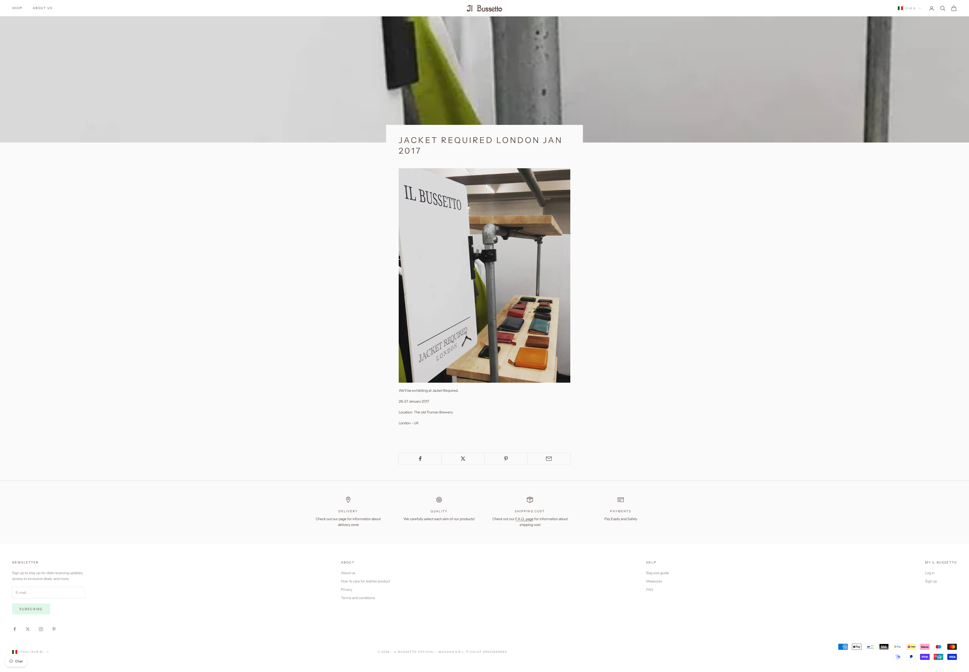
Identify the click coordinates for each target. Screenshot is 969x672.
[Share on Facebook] (420, 458)
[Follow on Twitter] (27, 629)
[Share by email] (549, 458)
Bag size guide (657, 573)
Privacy (346, 589)
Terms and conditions (358, 598)
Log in (929, 573)
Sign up (931, 581)
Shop (17, 8)
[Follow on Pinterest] (54, 629)
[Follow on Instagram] (40, 629)
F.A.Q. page (524, 519)
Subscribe (31, 609)
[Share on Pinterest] (506, 458)
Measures (654, 581)
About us (42, 8)
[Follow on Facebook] (14, 629)
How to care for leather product (365, 581)
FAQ (649, 589)
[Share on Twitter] (463, 458)
